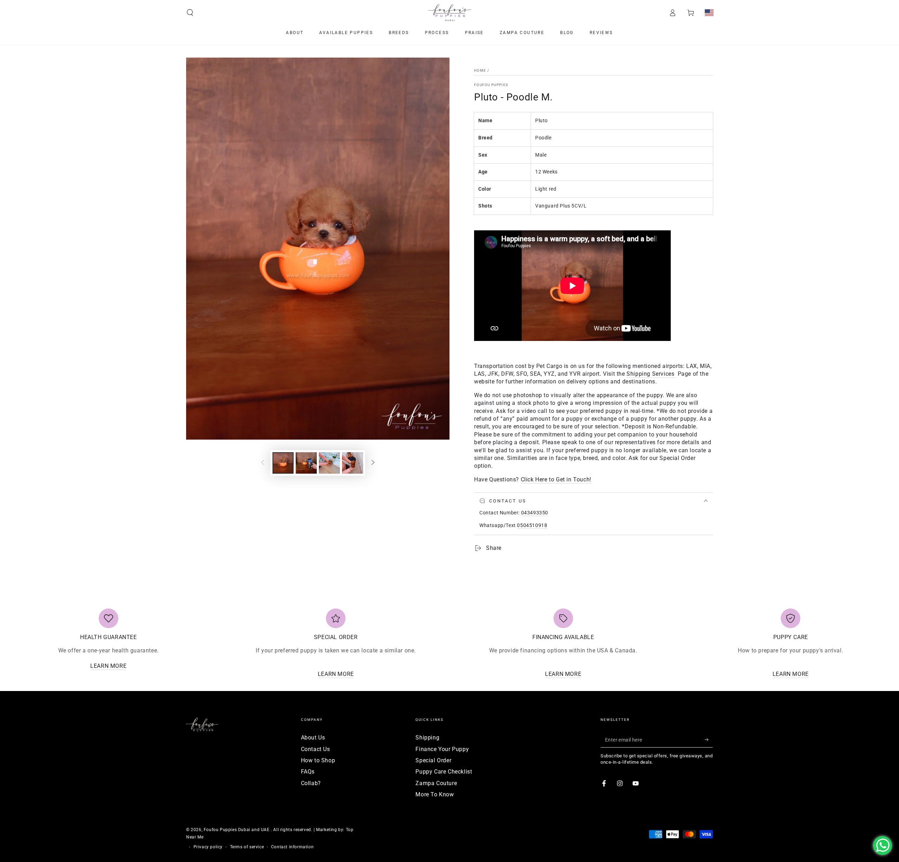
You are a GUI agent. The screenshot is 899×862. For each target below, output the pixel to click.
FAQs (308, 771)
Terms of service (247, 846)
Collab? (311, 783)
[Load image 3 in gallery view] (329, 463)
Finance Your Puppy (442, 749)
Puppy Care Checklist (443, 771)
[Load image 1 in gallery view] (283, 463)
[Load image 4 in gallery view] (352, 463)
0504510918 (532, 525)
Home (480, 70)
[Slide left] (262, 463)
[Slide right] (373, 463)
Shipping (427, 737)
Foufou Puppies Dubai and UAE (237, 829)
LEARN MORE (108, 666)
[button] (190, 12)
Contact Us (315, 749)
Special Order (433, 760)
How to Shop (318, 760)
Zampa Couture (436, 783)
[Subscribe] (709, 739)
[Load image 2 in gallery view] (306, 463)
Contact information (292, 846)
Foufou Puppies (491, 85)
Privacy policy (208, 846)
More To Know (434, 794)
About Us (313, 737)
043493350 (534, 512)
